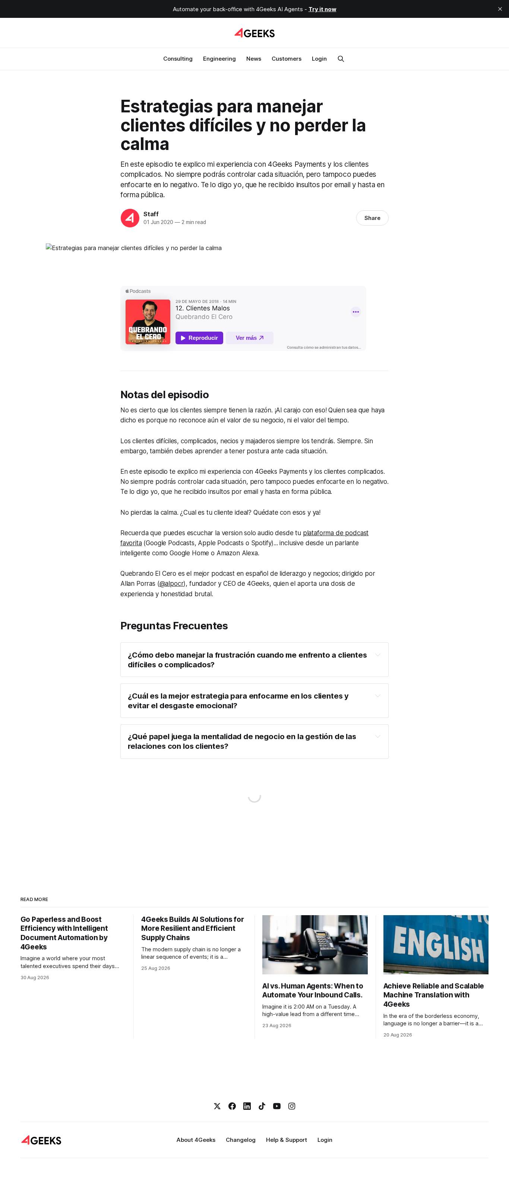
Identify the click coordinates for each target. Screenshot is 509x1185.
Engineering (219, 58)
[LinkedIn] (247, 1106)
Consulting (178, 58)
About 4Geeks (196, 1139)
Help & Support (286, 1139)
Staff (151, 214)
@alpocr (171, 583)
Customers (286, 58)
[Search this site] (341, 59)
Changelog (241, 1139)
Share (372, 217)
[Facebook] (232, 1106)
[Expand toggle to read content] (377, 654)
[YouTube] (277, 1106)
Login (319, 58)
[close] (500, 9)
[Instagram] (291, 1106)
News (253, 58)
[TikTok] (262, 1106)
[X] (217, 1106)
